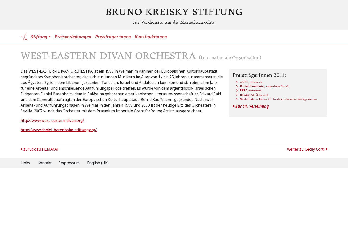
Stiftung (39, 37)
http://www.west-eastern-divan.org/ (52, 120)
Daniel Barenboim (264, 86)
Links (25, 163)
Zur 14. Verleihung (252, 106)
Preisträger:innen (113, 37)
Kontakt (45, 163)
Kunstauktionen (151, 37)
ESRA (251, 90)
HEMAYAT (254, 95)
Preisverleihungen (73, 37)
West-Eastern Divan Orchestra (278, 99)
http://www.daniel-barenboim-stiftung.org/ (59, 130)
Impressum (69, 163)
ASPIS (251, 82)
